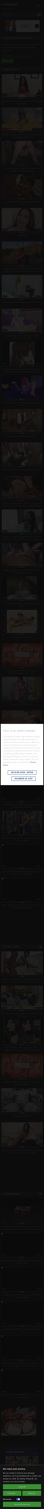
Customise (11, 1493)
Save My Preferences (22, 1504)
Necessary (7, 1499)
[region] (22, 1487)
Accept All (22, 1487)
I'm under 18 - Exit (23, 779)
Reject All (31, 1493)
